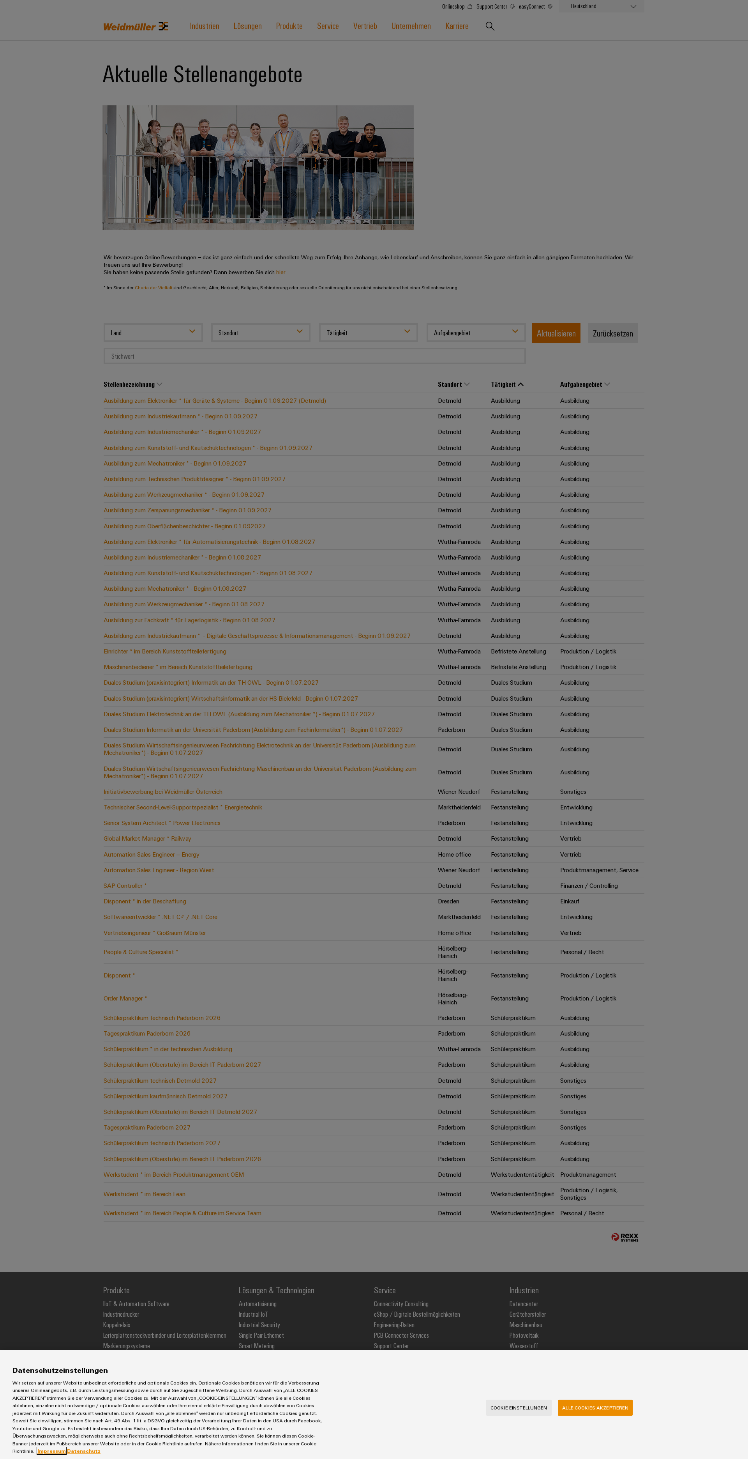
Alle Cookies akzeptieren (595, 1407)
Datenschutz (84, 1451)
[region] (374, 1404)
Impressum (51, 1451)
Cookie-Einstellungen (518, 1407)
